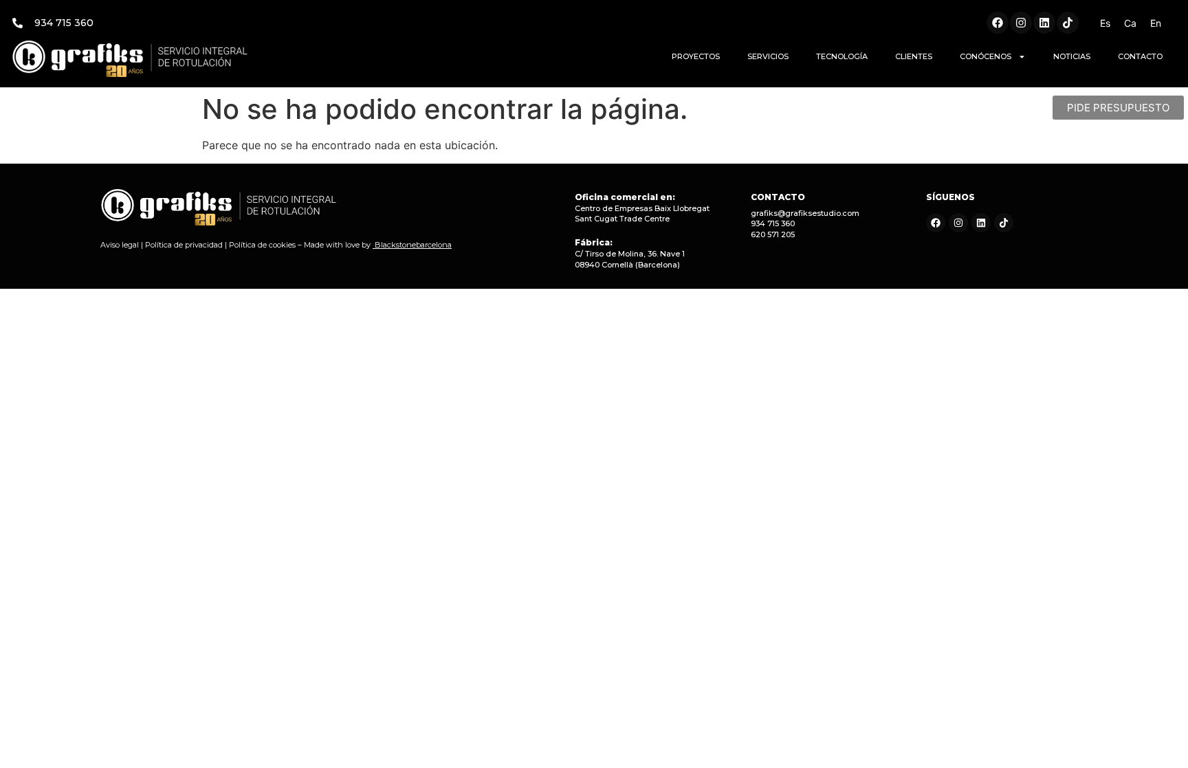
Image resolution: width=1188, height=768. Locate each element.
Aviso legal (119, 245)
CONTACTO (1140, 56)
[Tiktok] (1068, 23)
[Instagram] (1021, 23)
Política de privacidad (184, 245)
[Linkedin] (1044, 23)
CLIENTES (913, 56)
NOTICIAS (1071, 56)
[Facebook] (998, 23)
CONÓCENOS (985, 56)
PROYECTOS (696, 56)
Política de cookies (262, 245)
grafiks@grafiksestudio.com (805, 213)
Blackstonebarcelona (413, 245)
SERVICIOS (768, 56)
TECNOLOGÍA (842, 56)
